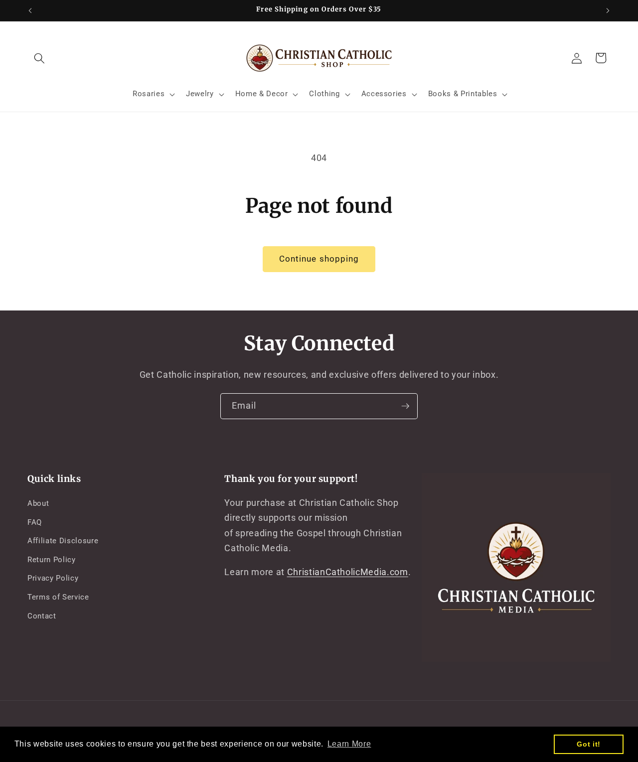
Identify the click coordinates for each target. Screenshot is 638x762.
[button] (39, 58)
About (38, 503)
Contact (41, 615)
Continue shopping (319, 259)
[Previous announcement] (30, 10)
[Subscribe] (405, 406)
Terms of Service (58, 597)
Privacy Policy (52, 578)
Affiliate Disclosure (62, 540)
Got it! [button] (589, 744)
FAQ (34, 522)
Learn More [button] (349, 744)
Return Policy (51, 559)
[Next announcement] (608, 10)
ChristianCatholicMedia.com (347, 572)
